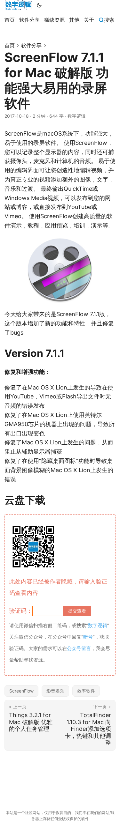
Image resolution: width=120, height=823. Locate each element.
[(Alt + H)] (18, 5)
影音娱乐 (55, 690)
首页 (9, 45)
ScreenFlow (21, 690)
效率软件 (86, 690)
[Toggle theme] (39, 5)
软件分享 (31, 45)
